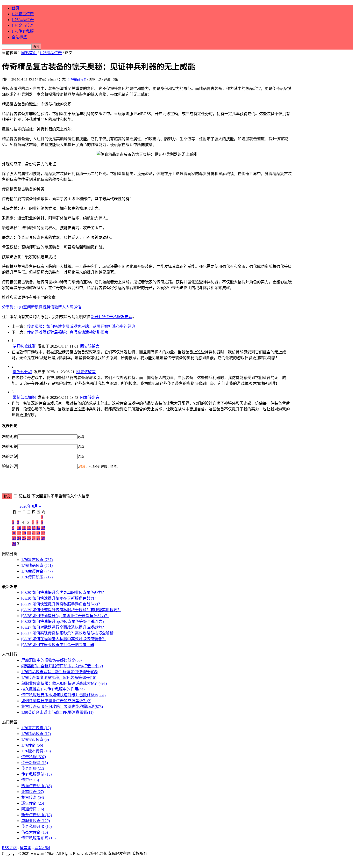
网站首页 (29, 53)
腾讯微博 (54, 307)
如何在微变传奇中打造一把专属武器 (57, 645)
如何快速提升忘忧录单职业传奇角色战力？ (63, 592)
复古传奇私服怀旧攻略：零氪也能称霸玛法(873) (62, 707)
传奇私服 (33, 757)
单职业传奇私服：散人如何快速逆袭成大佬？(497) (64, 683)
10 (19, 528)
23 (14, 538)
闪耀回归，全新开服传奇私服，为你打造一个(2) (62, 666)
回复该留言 (89, 346)
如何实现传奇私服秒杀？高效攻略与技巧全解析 (67, 633)
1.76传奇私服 (23, 31)
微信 (77, 307)
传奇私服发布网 (38, 838)
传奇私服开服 (36, 826)
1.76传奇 (32, 745)
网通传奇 (32, 809)
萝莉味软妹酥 (24, 346)
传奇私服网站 (36, 774)
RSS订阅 (9, 848)
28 (38, 538)
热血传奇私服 (36, 786)
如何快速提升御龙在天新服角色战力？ (59, 598)
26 (29, 538)
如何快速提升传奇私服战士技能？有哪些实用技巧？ (71, 610)
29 (43, 538)
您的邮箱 (9, 446)
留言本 (25, 848)
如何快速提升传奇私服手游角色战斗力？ (61, 604)
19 (29, 533)
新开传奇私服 (36, 815)
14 (38, 528)
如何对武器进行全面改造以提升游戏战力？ (63, 627)
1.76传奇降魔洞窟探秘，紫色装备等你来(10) (58, 678)
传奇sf (30, 780)
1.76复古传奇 (23, 14)
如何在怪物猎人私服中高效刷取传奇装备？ (63, 639)
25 (24, 538)
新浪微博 (38, 307)
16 (14, 533)
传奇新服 (32, 768)
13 (34, 528)
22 (43, 533)
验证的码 (9, 466)
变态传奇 (32, 792)
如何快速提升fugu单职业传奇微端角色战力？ (65, 616)
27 (34, 538)
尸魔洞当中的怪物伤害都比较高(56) (51, 660)
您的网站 (9, 456)
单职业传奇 (35, 821)
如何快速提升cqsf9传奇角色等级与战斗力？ (63, 621)
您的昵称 (9, 437)
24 (19, 538)
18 (24, 533)
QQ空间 (24, 307)
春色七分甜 (22, 372)
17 (19, 533)
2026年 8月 (29, 506)
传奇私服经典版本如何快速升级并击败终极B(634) (63, 695)
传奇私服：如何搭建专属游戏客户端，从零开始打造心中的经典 (81, 326)
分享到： (9, 307)
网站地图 (42, 848)
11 (24, 528)
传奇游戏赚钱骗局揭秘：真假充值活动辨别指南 (67, 332)
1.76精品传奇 (23, 20)
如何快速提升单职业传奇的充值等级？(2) (56, 701)
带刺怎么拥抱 (24, 397)
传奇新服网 (34, 763)
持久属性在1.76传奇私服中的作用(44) (53, 689)
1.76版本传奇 (36, 751)
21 (38, 533)
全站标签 (19, 37)
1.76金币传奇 (23, 25)
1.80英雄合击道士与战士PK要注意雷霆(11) (57, 712)
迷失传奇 (32, 803)
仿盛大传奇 (34, 832)
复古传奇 (32, 797)
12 (29, 528)
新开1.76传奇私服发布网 (111, 317)
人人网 (67, 307)
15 (43, 528)
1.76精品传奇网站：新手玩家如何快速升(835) (59, 672)
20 (34, 533)
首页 (15, 8)
